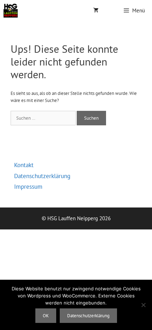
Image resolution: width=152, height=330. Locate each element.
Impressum (28, 186)
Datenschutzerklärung (42, 176)
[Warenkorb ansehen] (96, 10)
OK (46, 316)
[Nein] (143, 304)
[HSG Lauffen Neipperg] (11, 10)
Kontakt (24, 165)
